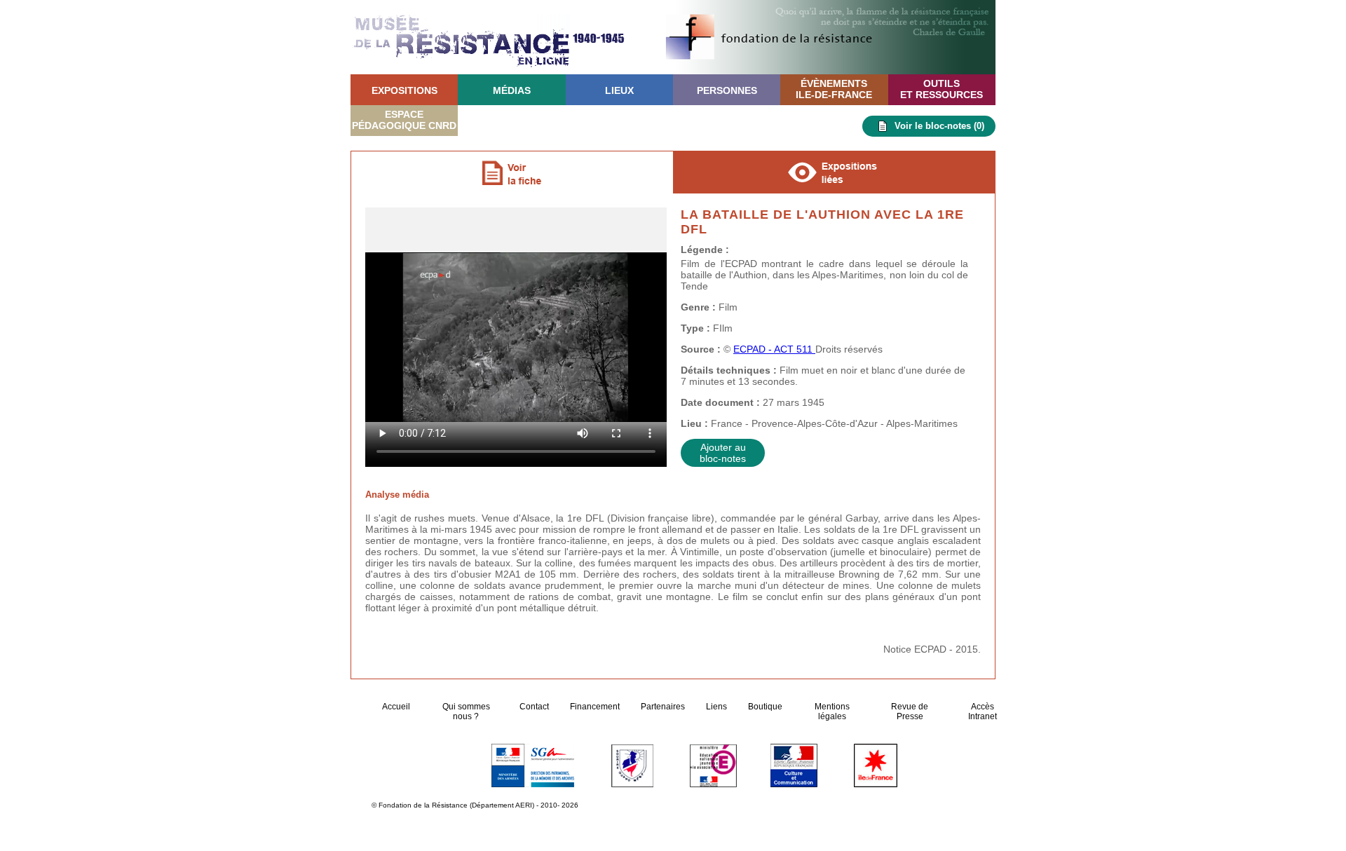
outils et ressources (941, 89)
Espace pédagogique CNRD (404, 120)
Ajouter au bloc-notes (723, 453)
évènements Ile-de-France (834, 89)
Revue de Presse (909, 711)
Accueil (397, 707)
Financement (595, 707)
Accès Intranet (982, 711)
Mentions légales (832, 711)
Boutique (765, 707)
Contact (534, 707)
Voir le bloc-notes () (939, 126)
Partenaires (663, 707)
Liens (716, 707)
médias (512, 90)
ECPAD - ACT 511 (774, 349)
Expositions (404, 90)
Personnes (727, 90)
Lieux (619, 90)
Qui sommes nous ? (466, 711)
